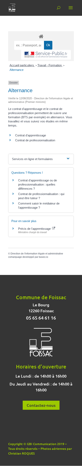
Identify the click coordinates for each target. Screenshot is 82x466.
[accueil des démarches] (41, 36)
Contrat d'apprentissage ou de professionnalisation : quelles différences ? (37, 184)
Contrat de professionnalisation (35, 140)
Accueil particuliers (22, 65)
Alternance (16, 69)
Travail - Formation (49, 65)
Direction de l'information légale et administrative (37, 253)
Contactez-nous (41, 405)
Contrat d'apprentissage (30, 135)
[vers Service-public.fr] (46, 55)
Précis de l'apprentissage (35, 228)
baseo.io (43, 257)
